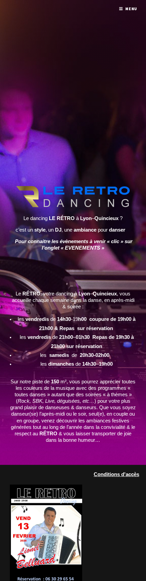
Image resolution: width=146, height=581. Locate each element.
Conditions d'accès (116, 474)
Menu (131, 8)
